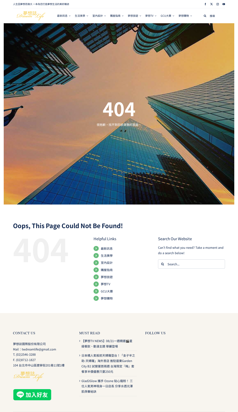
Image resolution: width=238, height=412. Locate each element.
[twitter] (211, 4)
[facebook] (205, 4)
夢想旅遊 (107, 277)
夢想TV (105, 284)
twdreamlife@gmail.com (39, 349)
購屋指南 (107, 270)
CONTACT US (24, 333)
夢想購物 (107, 298)
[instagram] (217, 4)
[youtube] (224, 4)
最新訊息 (107, 248)
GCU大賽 (107, 291)
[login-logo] (31, 12)
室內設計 (107, 262)
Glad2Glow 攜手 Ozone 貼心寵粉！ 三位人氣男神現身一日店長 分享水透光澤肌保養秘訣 (107, 386)
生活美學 (107, 255)
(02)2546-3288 (26, 354)
